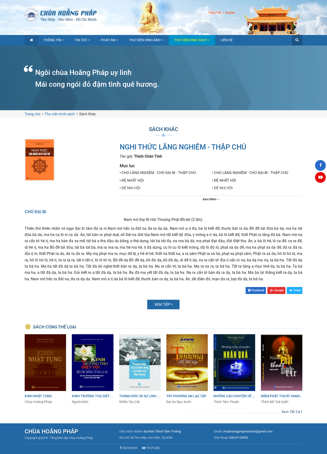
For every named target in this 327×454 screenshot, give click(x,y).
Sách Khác (87, 114)
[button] (297, 40)
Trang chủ (32, 114)
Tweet (297, 290)
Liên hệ (226, 40)
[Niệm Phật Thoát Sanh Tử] (281, 369)
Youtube (153, 448)
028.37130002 (238, 437)
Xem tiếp (162, 304)
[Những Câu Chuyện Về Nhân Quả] (234, 369)
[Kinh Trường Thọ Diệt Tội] (92, 369)
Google (279, 290)
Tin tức (81, 40)
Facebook (258, 290)
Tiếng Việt (214, 12)
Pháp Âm (108, 40)
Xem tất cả (291, 412)
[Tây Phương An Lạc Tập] (187, 369)
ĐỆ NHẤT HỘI (133, 180)
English (230, 13)
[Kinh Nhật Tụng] (45, 369)
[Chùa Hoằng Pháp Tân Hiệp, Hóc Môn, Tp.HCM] (163, 14)
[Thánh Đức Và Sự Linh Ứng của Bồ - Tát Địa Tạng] (140, 369)
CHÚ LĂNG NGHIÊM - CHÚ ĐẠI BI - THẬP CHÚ (159, 173)
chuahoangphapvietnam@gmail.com (247, 431)
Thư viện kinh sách (190, 40)
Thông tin (52, 40)
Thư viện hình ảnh (144, 40)
